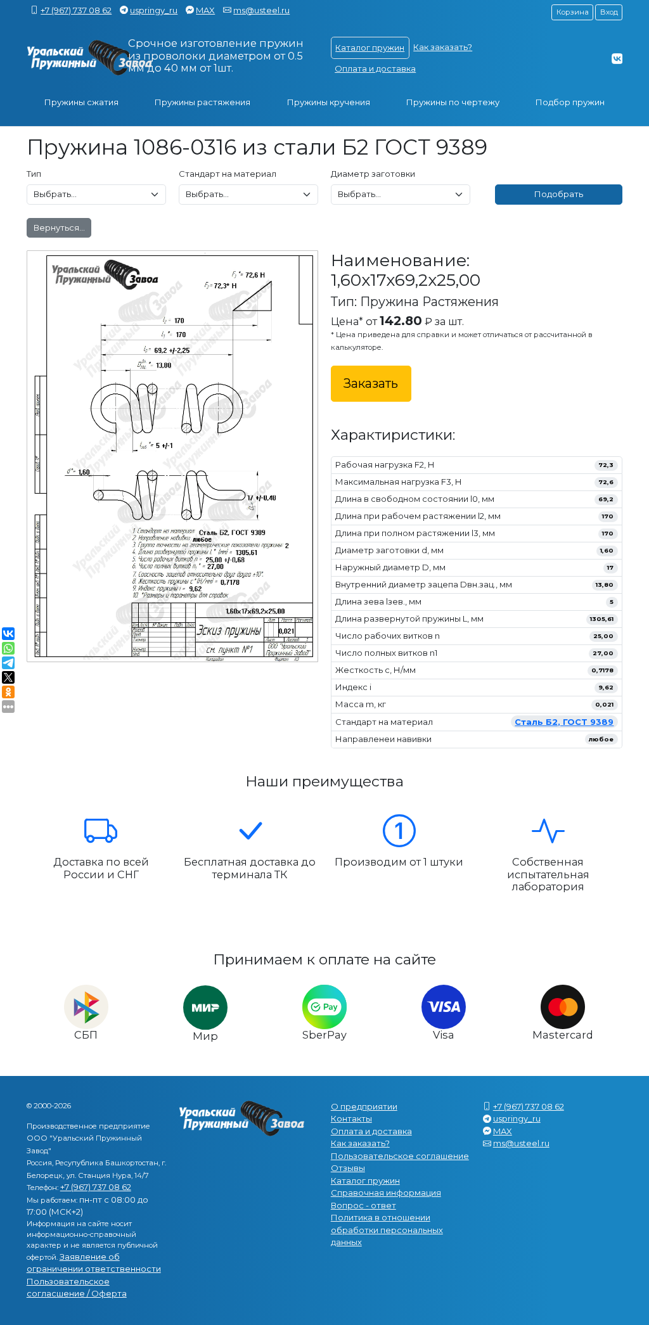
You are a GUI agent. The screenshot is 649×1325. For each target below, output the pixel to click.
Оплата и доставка (375, 68)
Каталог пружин (369, 47)
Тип (34, 174)
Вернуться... (59, 227)
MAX (205, 10)
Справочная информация (386, 1192)
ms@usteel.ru (261, 10)
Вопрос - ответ (363, 1205)
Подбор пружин (570, 102)
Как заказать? (442, 47)
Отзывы (348, 1168)
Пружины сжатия (81, 102)
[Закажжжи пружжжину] (90, 58)
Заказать (371, 383)
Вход (609, 12)
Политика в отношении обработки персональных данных (387, 1229)
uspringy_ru (153, 10)
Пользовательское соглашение (400, 1156)
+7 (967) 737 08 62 (76, 10)
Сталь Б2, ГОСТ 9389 (564, 722)
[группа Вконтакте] (617, 58)
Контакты (351, 1118)
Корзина (572, 12)
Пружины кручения (328, 102)
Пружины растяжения (202, 102)
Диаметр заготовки (373, 174)
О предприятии (364, 1106)
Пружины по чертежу (452, 102)
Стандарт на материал (227, 174)
